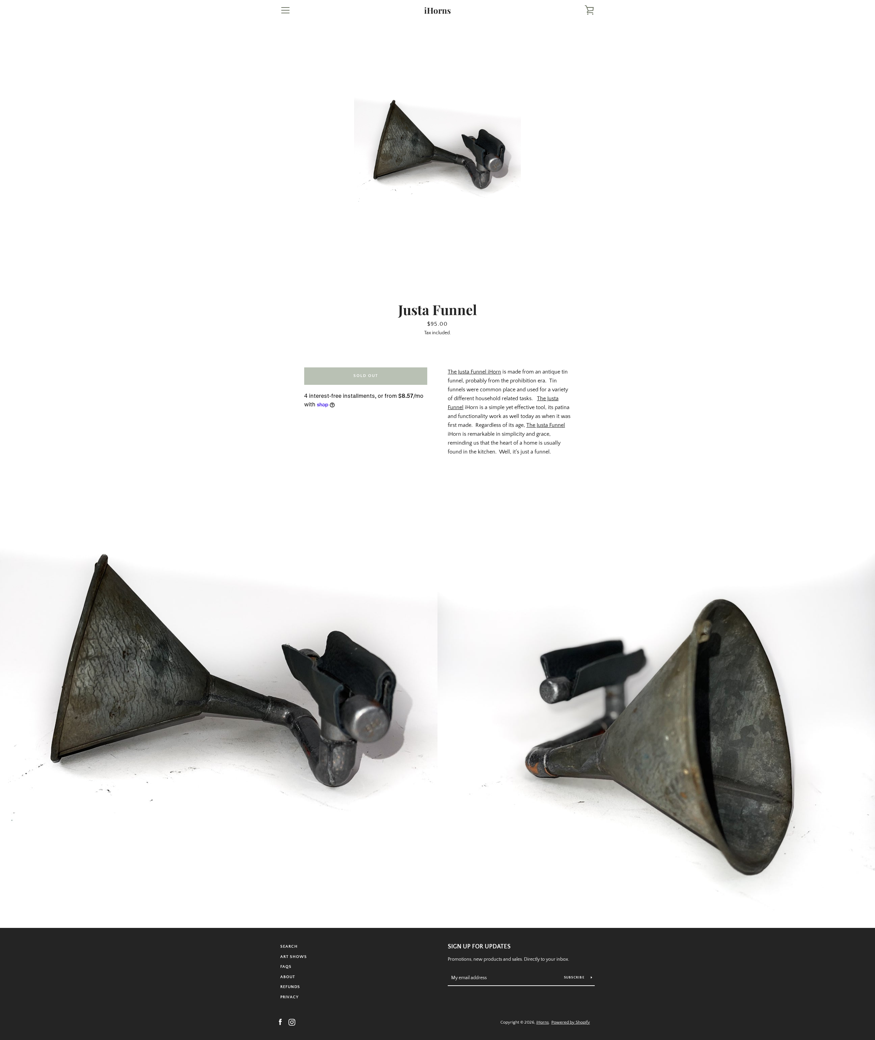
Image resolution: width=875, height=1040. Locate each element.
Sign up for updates (479, 946)
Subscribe (575, 978)
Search (289, 946)
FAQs (286, 966)
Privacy (289, 997)
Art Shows (293, 957)
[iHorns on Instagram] (291, 1022)
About (287, 977)
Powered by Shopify (570, 1022)
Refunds (290, 987)
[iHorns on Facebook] (280, 1022)
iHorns (437, 10)
